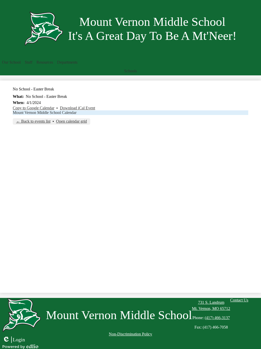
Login (14, 340)
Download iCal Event (77, 108)
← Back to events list (33, 121)
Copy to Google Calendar (33, 108)
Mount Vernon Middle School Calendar (44, 112)
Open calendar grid (71, 121)
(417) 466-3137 (217, 318)
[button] (11, 62)
